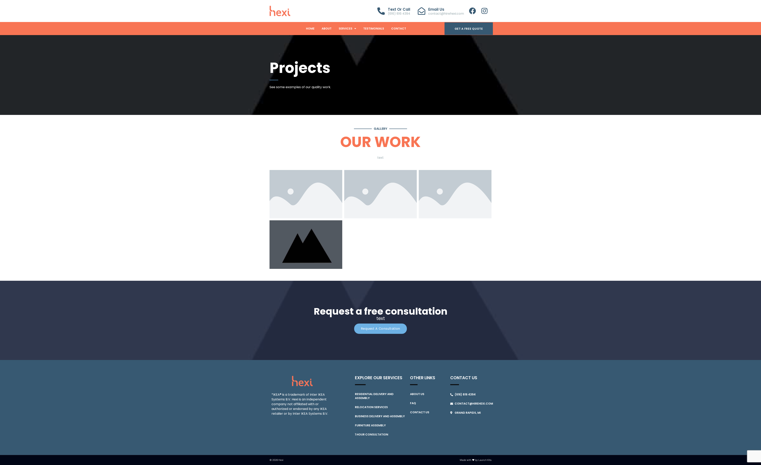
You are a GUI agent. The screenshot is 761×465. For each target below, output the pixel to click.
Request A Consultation (380, 328)
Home (310, 29)
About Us (417, 394)
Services (345, 29)
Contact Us (419, 412)
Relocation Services (371, 407)
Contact (398, 29)
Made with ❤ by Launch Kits (475, 459)
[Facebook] (472, 11)
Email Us (436, 9)
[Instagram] (484, 11)
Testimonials (373, 29)
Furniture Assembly (370, 425)
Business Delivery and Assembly (380, 416)
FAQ (413, 403)
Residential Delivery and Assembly (374, 396)
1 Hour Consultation (371, 434)
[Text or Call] (381, 11)
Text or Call (399, 9)
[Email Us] (421, 11)
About (327, 29)
